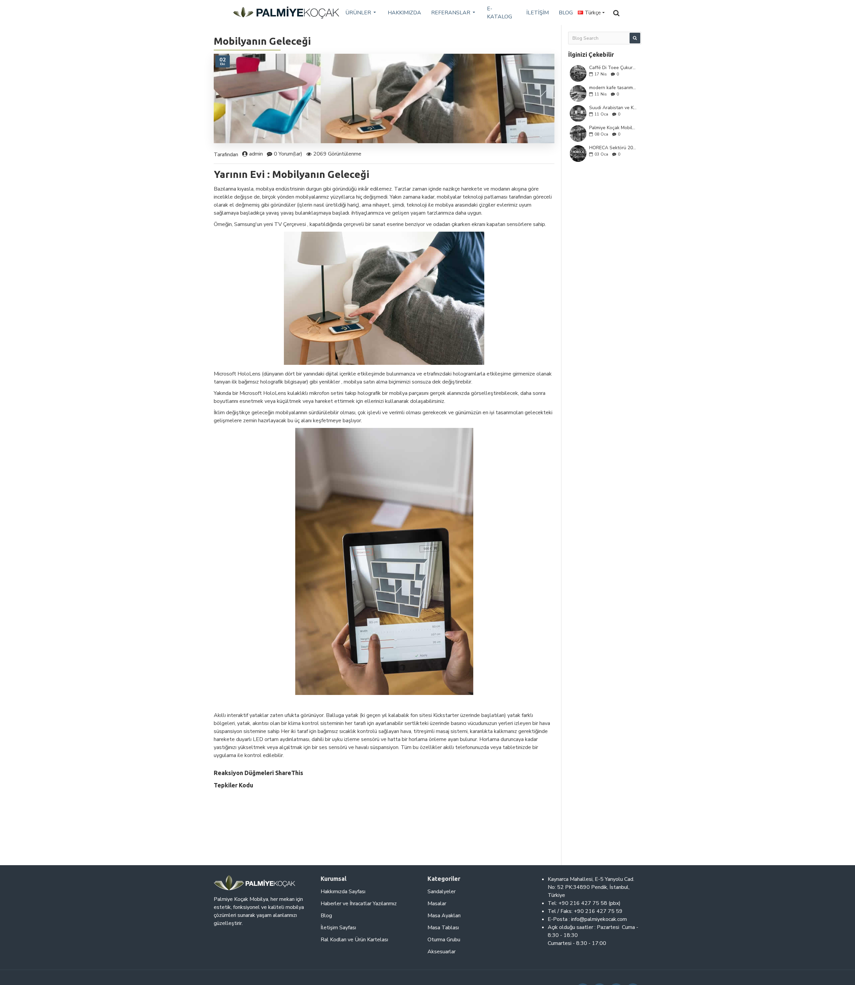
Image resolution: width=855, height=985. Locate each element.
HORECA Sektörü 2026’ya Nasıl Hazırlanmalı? (613, 147)
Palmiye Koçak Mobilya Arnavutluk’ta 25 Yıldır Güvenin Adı (613, 127)
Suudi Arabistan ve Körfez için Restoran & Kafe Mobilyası (613, 107)
